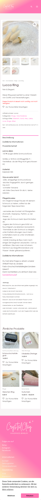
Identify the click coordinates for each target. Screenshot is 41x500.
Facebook (6, 450)
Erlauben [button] (29, 496)
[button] (31, 7)
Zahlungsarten (8, 463)
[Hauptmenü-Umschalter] (37, 6)
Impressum (6, 476)
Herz (26, 118)
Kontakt (5, 461)
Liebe (31, 118)
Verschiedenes (9, 80)
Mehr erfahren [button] (7, 489)
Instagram (6, 448)
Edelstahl (16, 118)
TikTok (4, 445)
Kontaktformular (9, 274)
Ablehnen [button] (11, 496)
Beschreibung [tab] (8, 137)
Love (4, 121)
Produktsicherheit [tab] (10, 146)
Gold (22, 118)
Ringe (15, 80)
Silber (14, 121)
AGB (4, 473)
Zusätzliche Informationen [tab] (13, 142)
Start (4, 80)
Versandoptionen (9, 466)
